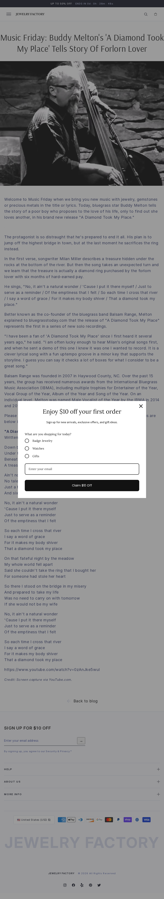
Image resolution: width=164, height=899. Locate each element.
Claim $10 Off (82, 485)
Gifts (35, 456)
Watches (38, 448)
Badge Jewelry (42, 441)
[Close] (141, 406)
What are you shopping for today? (48, 434)
